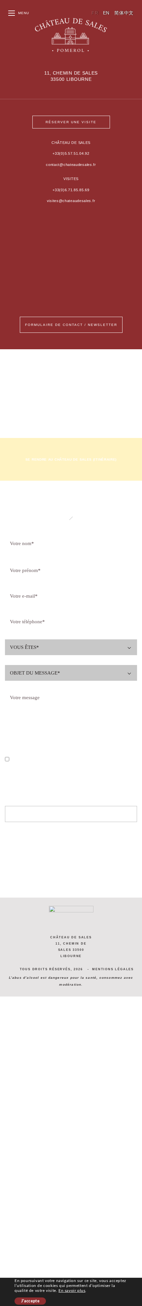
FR (94, 12)
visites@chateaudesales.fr (71, 201)
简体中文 (124, 12)
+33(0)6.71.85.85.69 (71, 190)
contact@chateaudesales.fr (71, 165)
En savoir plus (71, 1291)
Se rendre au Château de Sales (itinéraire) (71, 459)
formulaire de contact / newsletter (71, 325)
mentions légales (113, 969)
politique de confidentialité (91, 759)
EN (106, 12)
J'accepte (30, 1301)
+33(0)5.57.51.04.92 (71, 153)
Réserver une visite (71, 122)
